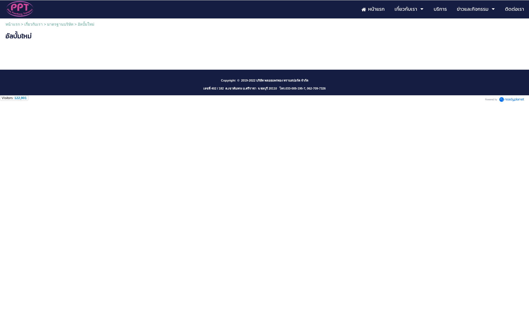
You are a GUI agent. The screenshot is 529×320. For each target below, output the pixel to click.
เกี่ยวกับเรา (33, 24)
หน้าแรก (13, 24)
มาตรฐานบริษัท (60, 24)
